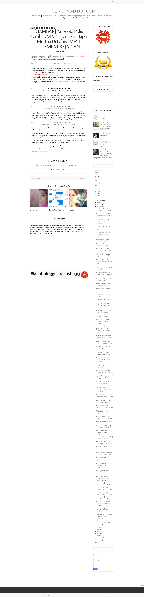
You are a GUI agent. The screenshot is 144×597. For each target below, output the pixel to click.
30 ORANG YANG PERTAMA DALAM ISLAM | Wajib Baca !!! (104, 228)
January (99, 540)
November (100, 202)
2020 (96, 183)
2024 (96, 174)
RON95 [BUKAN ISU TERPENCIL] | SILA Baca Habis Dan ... (103, 465)
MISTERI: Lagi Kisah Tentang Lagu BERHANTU (105, 135)
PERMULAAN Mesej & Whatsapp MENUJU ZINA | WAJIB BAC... (104, 267)
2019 (96, 185)
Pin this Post (75, 165)
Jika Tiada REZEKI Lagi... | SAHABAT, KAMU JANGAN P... (104, 261)
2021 (96, 181)
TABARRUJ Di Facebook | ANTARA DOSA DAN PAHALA (103, 221)
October (99, 204)
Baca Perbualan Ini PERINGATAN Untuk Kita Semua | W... (103, 365)
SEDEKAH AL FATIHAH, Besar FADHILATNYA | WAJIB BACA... (104, 254)
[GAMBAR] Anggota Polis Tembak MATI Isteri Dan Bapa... (103, 330)
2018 (96, 187)
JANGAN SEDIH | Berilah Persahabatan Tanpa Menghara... (102, 472)
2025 (96, 172)
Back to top (110, 595)
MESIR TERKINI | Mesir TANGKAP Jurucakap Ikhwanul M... (102, 321)
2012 (96, 542)
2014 (96, 196)
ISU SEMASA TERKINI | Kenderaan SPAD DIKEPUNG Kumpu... (104, 448)
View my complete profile (100, 83)
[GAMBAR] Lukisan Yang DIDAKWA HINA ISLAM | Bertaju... (103, 503)
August (99, 525)
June (98, 529)
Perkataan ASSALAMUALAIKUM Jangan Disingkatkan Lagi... (104, 352)
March (98, 535)
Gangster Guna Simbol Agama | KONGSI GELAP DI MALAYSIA (104, 516)
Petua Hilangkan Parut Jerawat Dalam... (38, 210)
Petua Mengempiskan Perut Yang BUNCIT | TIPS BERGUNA (103, 509)
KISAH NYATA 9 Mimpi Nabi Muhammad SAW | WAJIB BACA (106, 116)
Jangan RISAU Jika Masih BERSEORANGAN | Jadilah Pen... (103, 411)
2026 (96, 170)
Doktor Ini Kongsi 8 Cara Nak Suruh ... (78, 210)
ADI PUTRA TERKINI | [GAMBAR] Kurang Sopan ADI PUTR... (103, 389)
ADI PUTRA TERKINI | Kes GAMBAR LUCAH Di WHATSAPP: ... (103, 383)
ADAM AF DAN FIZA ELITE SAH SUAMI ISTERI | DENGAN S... (103, 234)
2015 (96, 194)
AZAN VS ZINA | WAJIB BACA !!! (104, 326)
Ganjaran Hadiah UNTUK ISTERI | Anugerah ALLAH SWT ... (103, 305)
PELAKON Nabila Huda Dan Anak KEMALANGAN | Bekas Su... (104, 396)
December (99, 200)
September (100, 206)
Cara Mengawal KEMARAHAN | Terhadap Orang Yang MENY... (104, 376)
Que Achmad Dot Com (72, 11)
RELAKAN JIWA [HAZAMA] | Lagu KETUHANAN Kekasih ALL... (104, 274)
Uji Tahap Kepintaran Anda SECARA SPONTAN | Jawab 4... (104, 337)
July (98, 527)
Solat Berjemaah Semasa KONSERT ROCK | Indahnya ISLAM (104, 294)
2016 (96, 191)
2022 (96, 178)
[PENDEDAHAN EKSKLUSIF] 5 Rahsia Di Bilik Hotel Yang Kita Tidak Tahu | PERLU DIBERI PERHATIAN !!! (102, 126)
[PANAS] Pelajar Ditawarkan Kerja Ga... (57, 210)
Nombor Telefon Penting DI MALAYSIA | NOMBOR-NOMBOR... (103, 359)
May (98, 531)
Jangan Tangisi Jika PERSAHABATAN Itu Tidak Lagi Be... (104, 459)
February (99, 538)
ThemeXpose (43, 595)
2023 (96, 176)
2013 (96, 198)
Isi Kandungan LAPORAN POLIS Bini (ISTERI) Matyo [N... (104, 215)
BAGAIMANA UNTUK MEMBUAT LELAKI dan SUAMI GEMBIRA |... (103, 478)
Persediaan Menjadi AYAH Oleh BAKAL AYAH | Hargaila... (103, 432)
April (98, 533)
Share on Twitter (61, 165)
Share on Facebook (45, 165)
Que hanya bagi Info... (60, 169)
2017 (96, 189)
